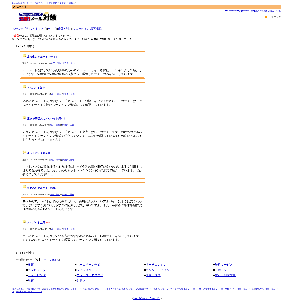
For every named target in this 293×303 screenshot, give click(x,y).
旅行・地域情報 (225, 275)
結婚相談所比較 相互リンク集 (29, 291)
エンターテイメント (159, 270)
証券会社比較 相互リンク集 (56, 289)
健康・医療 (153, 275)
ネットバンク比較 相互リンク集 (85, 289)
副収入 (72, 3)
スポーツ (221, 270)
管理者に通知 (69, 63)
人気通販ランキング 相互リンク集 (150, 289)
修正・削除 (64, 28)
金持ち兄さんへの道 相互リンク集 (27, 289)
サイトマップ (38, 28)
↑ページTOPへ (50, 259)
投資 (31, 264)
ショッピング (37, 275)
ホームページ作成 (88, 264)
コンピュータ (37, 270)
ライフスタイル (87, 270)
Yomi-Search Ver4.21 (146, 298)
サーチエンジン (156, 264)
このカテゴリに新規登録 (87, 28)
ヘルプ (52, 28)
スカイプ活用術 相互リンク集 (210, 289)
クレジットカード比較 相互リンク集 (117, 289)
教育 (31, 280)
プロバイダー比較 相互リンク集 (181, 289)
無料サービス (224, 264)
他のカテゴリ (20, 28)
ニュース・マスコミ (90, 275)
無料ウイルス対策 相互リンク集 (239, 289)
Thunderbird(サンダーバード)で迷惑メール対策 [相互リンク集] (39, 3)
